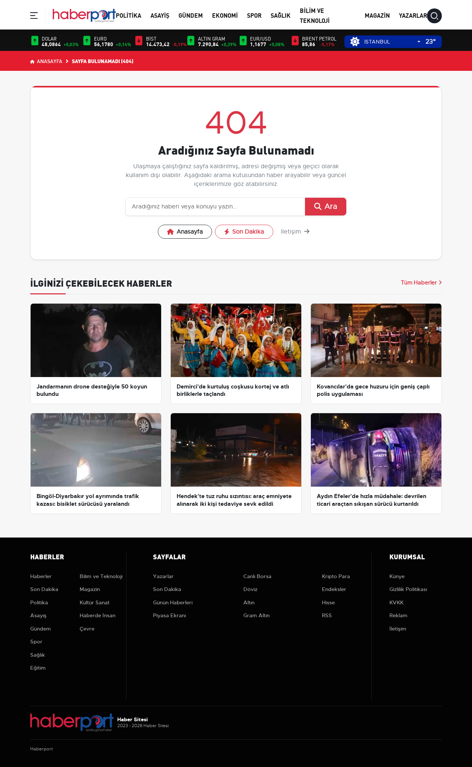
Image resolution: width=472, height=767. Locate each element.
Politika (128, 15)
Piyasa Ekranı (169, 615)
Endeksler (334, 589)
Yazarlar (413, 15)
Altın (248, 602)
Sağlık (281, 15)
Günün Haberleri (172, 602)
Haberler (41, 576)
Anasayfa (49, 61)
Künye (397, 576)
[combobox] (392, 42)
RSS (327, 615)
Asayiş (159, 15)
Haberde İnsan (97, 615)
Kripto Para (336, 576)
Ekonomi (225, 15)
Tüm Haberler (419, 282)
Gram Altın (256, 615)
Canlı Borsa (257, 576)
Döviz (250, 589)
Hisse (328, 602)
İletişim (292, 231)
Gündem (190, 15)
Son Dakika (248, 231)
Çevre (87, 628)
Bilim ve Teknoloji (101, 576)
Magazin (377, 15)
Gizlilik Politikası (408, 589)
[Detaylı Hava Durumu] (355, 41)
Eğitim (38, 667)
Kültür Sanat (95, 602)
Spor (254, 15)
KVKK (396, 602)
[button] (34, 17)
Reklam (398, 615)
